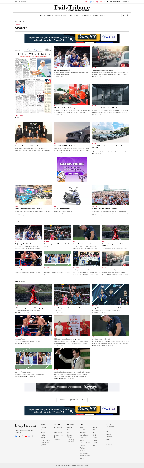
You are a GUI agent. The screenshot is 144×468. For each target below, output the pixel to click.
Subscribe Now (115, 1)
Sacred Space (84, 453)
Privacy (108, 439)
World (43, 438)
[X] (94, 2)
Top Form (83, 448)
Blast (94, 445)
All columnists (58, 427)
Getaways (83, 432)
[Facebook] (91, 2)
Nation (43, 435)
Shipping (69, 427)
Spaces (82, 440)
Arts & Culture (84, 435)
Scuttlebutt (57, 440)
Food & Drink (83, 430)
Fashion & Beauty (85, 443)
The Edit (82, 445)
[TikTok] (107, 2)
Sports (76, 15)
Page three (44, 430)
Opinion (49, 15)
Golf (94, 432)
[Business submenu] (61, 15)
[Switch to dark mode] (127, 15)
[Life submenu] (67, 15)
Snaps (82, 458)
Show (70, 15)
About (107, 431)
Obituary (95, 15)
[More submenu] (104, 15)
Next (83, 399)
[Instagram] (97, 2)
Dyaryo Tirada (45, 440)
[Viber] (104, 2)
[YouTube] (101, 2)
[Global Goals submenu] (91, 15)
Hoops (95, 427)
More (101, 15)
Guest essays (58, 432)
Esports (95, 443)
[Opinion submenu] (53, 15)
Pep (68, 432)
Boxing (95, 438)
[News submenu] (44, 15)
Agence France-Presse (98, 345)
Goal (94, 435)
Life (64, 15)
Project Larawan (85, 456)
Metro (43, 432)
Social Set (83, 438)
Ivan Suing (18, 312)
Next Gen (83, 450)
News (41, 15)
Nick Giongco (18, 343)
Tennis (95, 440)
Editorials (57, 430)
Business (57, 15)
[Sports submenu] (80, 15)
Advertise (109, 437)
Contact (108, 434)
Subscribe (109, 442)
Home (16, 22)
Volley (95, 430)
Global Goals (85, 15)
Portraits (69, 430)
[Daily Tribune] (72, 8)
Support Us (125, 1)
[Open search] (123, 15)
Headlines (44, 427)
